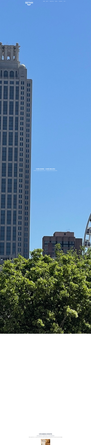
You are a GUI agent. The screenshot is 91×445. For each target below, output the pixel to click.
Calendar (60, 1)
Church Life (51, 1)
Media (56, 1)
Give (64, 1)
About (47, 1)
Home (44, 1)
